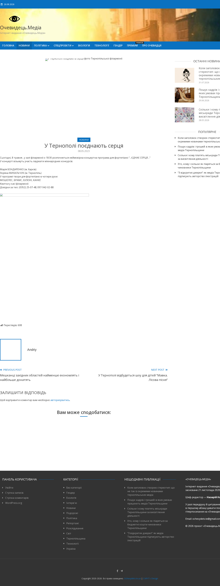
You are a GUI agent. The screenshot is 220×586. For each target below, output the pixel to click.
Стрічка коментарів (17, 497)
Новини (24, 45)
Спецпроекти (62, 45)
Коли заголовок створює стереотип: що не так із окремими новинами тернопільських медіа (151, 491)
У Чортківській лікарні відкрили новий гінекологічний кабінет (82, 455)
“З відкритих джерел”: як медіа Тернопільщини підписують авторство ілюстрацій (150, 537)
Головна (8, 45)
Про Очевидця (151, 45)
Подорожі (72, 513)
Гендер (118, 45)
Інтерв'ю (71, 503)
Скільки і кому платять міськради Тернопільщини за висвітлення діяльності (147, 512)
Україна (70, 548)
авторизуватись (60, 400)
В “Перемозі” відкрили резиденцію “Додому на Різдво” (26, 455)
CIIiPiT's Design (150, 578)
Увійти (9, 487)
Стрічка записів (14, 492)
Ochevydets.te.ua (132, 578)
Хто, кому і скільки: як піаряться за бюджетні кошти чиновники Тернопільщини (147, 524)
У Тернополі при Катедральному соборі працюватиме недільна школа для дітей (138, 453)
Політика (40, 45)
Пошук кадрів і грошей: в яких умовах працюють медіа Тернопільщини (149, 501)
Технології (101, 45)
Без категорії (74, 487)
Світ (68, 533)
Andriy (32, 350)
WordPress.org (13, 503)
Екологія (84, 45)
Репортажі (72, 523)
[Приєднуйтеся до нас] (122, 571)
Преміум (133, 44)
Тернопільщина (75, 538)
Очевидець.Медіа (20, 27)
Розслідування (74, 528)
